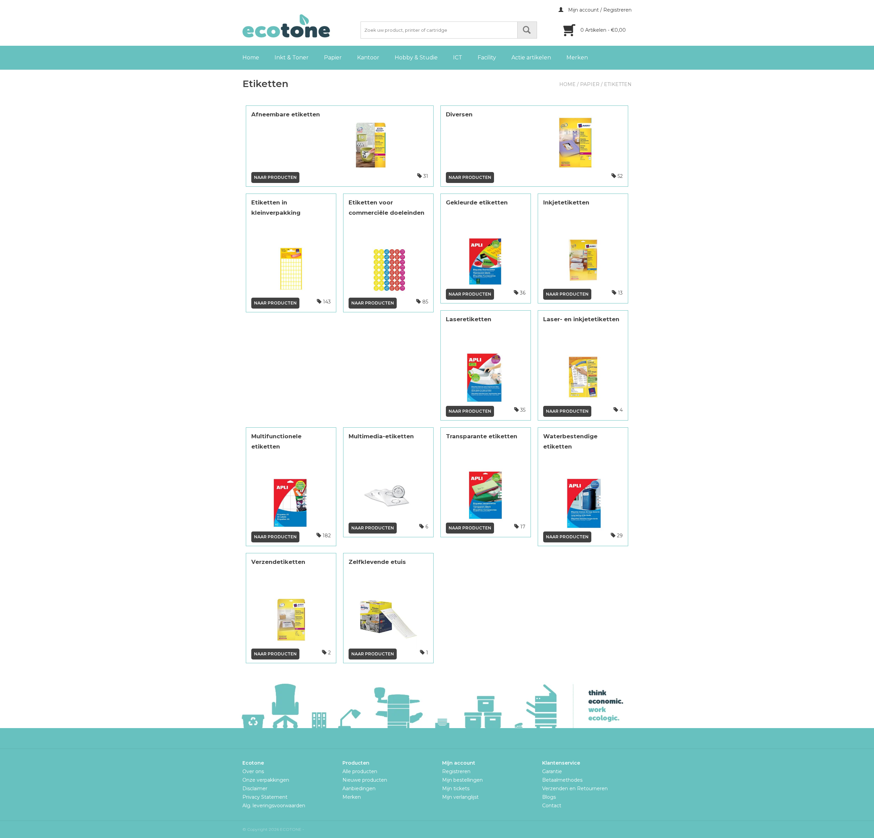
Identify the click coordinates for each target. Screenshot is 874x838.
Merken (577, 57)
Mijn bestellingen (462, 780)
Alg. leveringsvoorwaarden (273, 806)
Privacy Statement (264, 797)
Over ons (253, 771)
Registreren (456, 771)
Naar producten (275, 177)
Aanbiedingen (359, 788)
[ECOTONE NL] (300, 26)
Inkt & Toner (291, 57)
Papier (333, 57)
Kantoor (368, 57)
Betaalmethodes (562, 780)
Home (250, 57)
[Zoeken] (527, 30)
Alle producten (359, 771)
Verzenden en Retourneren (575, 788)
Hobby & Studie (416, 57)
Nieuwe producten (364, 780)
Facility (487, 57)
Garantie (552, 771)
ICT (457, 57)
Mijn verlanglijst (460, 797)
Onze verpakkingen (265, 780)
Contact (551, 806)
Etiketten (618, 84)
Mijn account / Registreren (599, 10)
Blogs (549, 797)
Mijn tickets (455, 788)
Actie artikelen (531, 57)
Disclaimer (254, 788)
